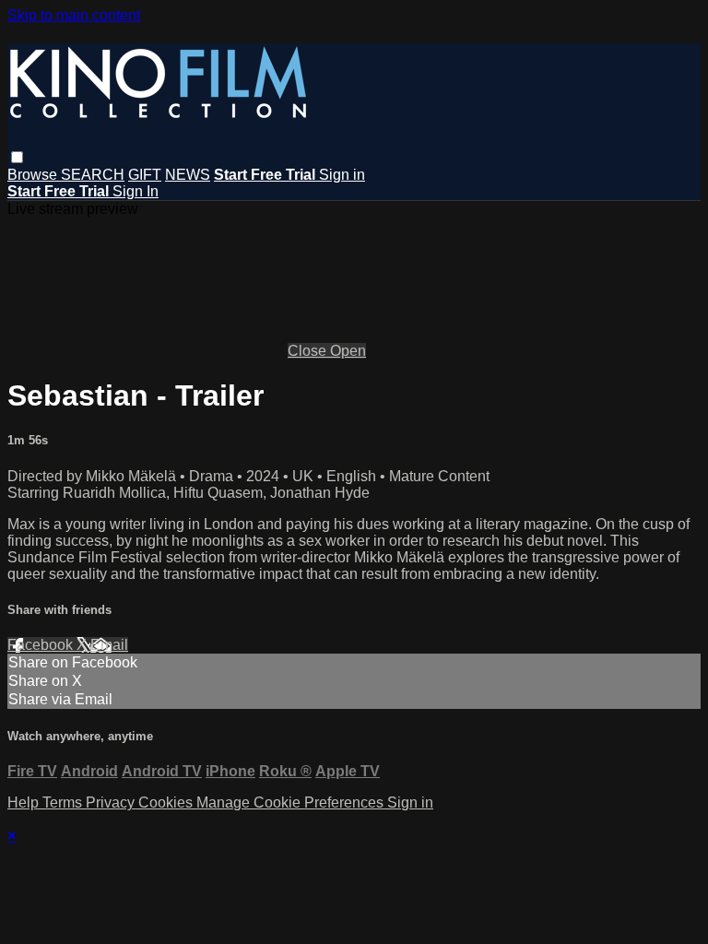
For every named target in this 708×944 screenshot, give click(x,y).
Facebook (42, 645)
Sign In (135, 191)
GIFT (144, 175)
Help (24, 802)
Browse (34, 175)
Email (109, 645)
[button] (17, 157)
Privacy (112, 802)
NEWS (187, 175)
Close (309, 351)
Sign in (342, 175)
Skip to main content (73, 15)
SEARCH (92, 175)
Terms (64, 802)
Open (348, 351)
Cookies (167, 802)
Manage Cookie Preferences (291, 802)
